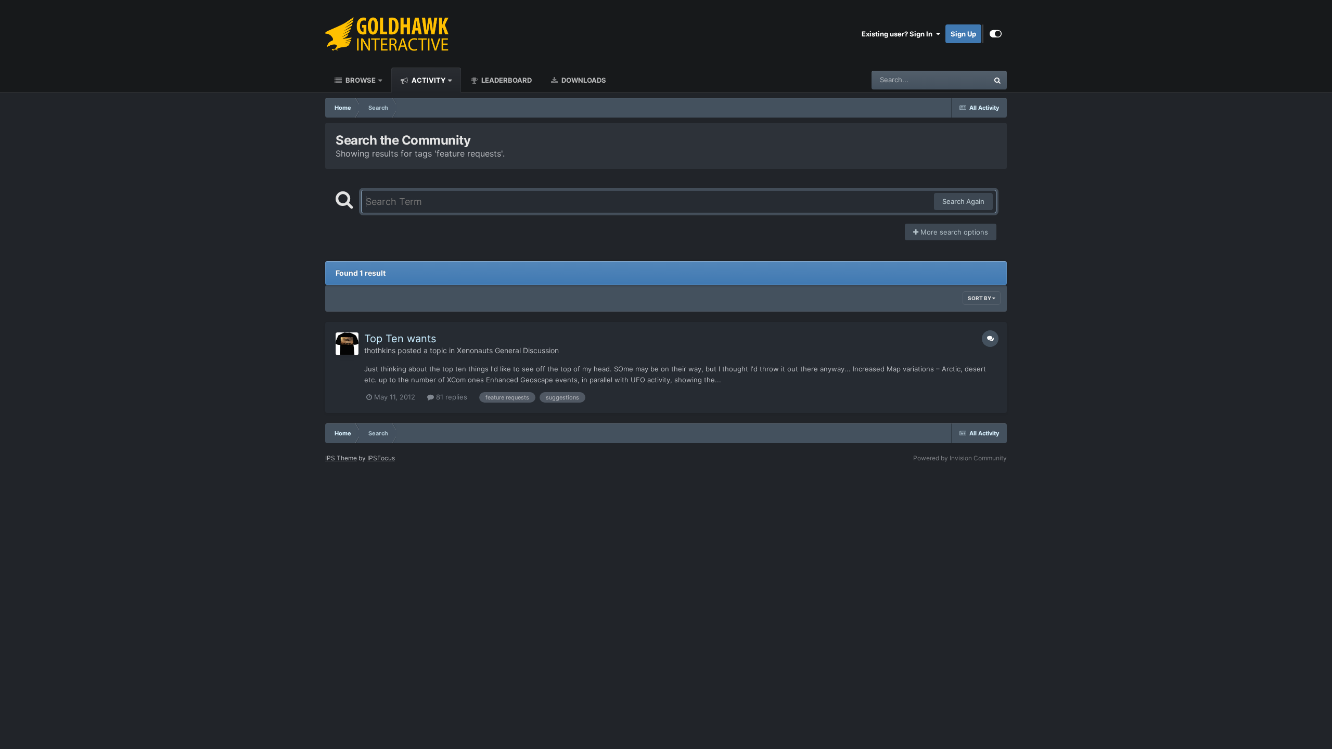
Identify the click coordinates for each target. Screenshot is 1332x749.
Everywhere (956, 80)
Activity (427, 80)
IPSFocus (381, 458)
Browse (360, 80)
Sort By (980, 298)
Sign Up (963, 34)
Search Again (963, 201)
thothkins (379, 350)
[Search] (997, 80)
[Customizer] (995, 33)
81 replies (450, 397)
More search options (953, 232)
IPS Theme (341, 458)
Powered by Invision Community (960, 458)
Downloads (583, 80)
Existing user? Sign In (899, 34)
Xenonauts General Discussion (508, 350)
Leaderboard (506, 80)
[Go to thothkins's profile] (347, 343)
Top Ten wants (400, 338)
